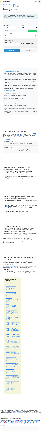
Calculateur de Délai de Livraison (12, 376)
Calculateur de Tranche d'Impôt (12, 329)
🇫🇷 (35, 1)
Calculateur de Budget (10, 309)
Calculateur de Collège (10, 387)
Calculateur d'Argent (10, 389)
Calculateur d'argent (10, 382)
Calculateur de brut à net (10, 365)
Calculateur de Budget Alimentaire (12, 381)
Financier (7, 4)
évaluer (34, 133)
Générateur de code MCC (11, 352)
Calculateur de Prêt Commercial (12, 359)
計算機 (31, 423)
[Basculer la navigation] (39, 2)
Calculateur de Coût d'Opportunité (12, 355)
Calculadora (29, 420)
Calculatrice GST (9, 315)
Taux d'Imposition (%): (9, 42)
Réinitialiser (28, 50)
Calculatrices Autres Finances (17, 412)
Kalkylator (31, 422)
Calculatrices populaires (12, 417)
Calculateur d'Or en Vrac (10, 313)
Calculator (2, 421)
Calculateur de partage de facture (12, 378)
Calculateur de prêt (9, 282)
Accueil (4, 4)
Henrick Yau (9, 8)
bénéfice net (18, 135)
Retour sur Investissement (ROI (10, 266)
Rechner (6, 423)
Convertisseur (25, 417)
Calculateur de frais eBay (10, 294)
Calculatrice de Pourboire (11, 289)
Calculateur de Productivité (11, 351)
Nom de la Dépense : (11, 33)
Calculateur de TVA (9, 287)
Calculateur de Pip (9, 373)
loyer (10, 241)
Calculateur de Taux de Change (12, 380)
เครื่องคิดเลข (25, 423)
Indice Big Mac (9, 367)
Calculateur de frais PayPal (11, 293)
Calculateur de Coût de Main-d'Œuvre (13, 342)
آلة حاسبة (19, 423)
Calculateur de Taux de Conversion (12, 345)
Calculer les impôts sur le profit (28, 43)
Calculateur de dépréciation (11, 371)
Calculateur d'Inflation (10, 284)
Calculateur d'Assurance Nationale (12, 330)
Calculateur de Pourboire (11, 292)
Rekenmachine (13, 423)
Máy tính (1, 423)
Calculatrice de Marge (10, 311)
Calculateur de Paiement (10, 283)
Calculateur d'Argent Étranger (11, 341)
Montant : (23, 33)
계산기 (4, 425)
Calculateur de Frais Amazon (11, 296)
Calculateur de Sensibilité (11, 366)
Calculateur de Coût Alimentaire (12, 375)
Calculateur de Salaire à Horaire (12, 312)
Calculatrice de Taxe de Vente (11, 310)
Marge (28, 179)
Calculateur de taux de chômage (12, 364)
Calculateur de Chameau (10, 360)
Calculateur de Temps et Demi (11, 349)
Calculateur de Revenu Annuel (11, 323)
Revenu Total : (7, 25)
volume (7, 206)
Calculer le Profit (12, 50)
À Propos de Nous (3, 417)
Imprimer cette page (8, 9)
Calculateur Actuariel (10, 361)
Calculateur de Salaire (10, 301)
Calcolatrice (22, 420)
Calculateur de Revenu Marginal (12, 363)
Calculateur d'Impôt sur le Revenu (12, 322)
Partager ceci (19, 10)
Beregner (16, 420)
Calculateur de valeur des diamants (12, 377)
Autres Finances (12, 4)
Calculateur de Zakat (10, 327)
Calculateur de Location (10, 307)
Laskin (36, 422)
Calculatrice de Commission (11, 288)
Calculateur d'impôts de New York (12, 353)
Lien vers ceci (12, 10)
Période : (22, 25)
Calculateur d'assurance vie (11, 354)
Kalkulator (7, 422)
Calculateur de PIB (9, 343)
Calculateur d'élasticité (10, 388)
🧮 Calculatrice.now (5, 1)
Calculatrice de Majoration (11, 319)
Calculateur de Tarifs (10, 369)
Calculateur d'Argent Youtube (11, 305)
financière (8, 139)
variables (18, 239)
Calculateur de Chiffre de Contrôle (12, 346)
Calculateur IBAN (9, 298)
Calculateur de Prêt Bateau (11, 325)
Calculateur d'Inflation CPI (11, 286)
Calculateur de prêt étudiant (11, 324)
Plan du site (20, 417)
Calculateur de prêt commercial (12, 392)
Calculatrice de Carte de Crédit (12, 290)
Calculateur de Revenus (10, 321)
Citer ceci (6, 10)
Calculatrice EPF (9, 316)
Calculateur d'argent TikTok (11, 386)
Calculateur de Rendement (11, 306)
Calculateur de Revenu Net (11, 328)
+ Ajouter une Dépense (32, 30)
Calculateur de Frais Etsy (10, 295)
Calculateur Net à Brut (10, 390)
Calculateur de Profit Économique (12, 372)
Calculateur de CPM (9, 370)
